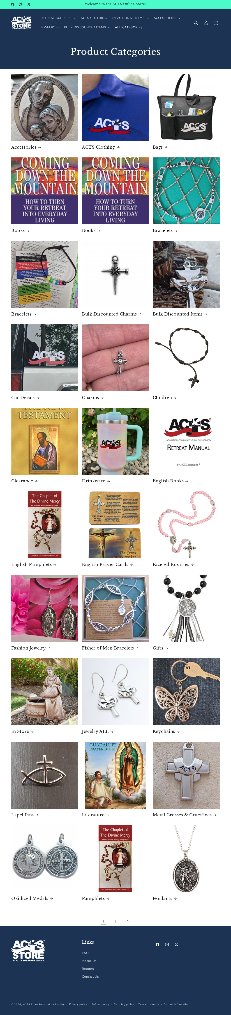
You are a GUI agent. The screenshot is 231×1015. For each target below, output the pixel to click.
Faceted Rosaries (171, 564)
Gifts (158, 648)
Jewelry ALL (95, 731)
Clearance (22, 481)
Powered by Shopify (52, 1004)
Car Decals (23, 397)
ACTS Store (30, 1004)
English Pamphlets (31, 564)
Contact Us (90, 976)
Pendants (162, 898)
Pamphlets (93, 898)
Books (18, 230)
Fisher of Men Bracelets (108, 648)
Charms (90, 397)
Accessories (24, 147)
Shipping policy (124, 1004)
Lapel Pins (22, 815)
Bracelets (163, 230)
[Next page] (128, 921)
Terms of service (148, 1004)
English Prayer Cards (105, 564)
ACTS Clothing (98, 147)
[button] (58, 18)
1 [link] (103, 921)
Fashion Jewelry (28, 648)
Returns (88, 969)
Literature (93, 815)
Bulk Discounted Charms (109, 314)
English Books (168, 481)
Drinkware (93, 481)
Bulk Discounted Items (178, 314)
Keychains (164, 731)
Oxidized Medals (29, 898)
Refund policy (100, 1004)
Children (162, 397)
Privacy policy (78, 1004)
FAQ (85, 953)
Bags (158, 147)
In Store (20, 731)
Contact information (176, 1004)
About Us (89, 961)
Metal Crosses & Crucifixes (182, 815)
